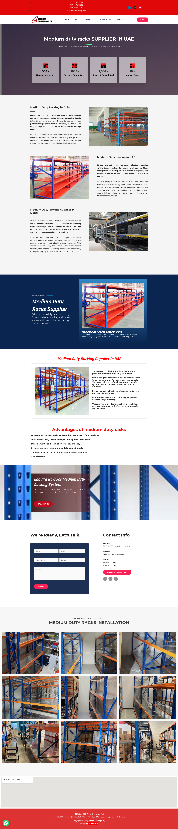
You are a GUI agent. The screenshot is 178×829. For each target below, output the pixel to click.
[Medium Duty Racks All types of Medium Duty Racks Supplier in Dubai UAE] (147, 653)
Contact (120, 20)
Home (67, 20)
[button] (6, 823)
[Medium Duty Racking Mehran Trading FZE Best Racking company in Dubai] (30, 697)
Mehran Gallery (105, 20)
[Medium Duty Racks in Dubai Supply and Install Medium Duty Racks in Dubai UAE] (30, 653)
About (77, 20)
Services (88, 20)
